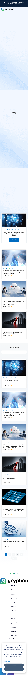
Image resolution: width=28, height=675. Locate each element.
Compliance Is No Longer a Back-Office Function (13, 542)
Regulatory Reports (11, 229)
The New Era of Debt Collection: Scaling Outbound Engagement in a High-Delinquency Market (13, 272)
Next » (14, 558)
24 (21, 554)
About (14, 611)
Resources (14, 606)
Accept (14, 665)
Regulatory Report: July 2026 (14, 233)
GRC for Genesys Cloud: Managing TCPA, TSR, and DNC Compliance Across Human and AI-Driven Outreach (14, 303)
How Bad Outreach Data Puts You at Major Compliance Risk (12, 333)
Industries (14, 594)
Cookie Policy (7, 661)
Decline (14, 669)
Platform (14, 590)
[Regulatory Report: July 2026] (14, 220)
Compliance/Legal (14, 623)
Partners (14, 598)
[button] (14, 352)
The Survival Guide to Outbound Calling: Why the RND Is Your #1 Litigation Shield (13, 510)
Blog (14, 602)
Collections (5, 268)
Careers (14, 615)
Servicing (14, 635)
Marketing (14, 631)
